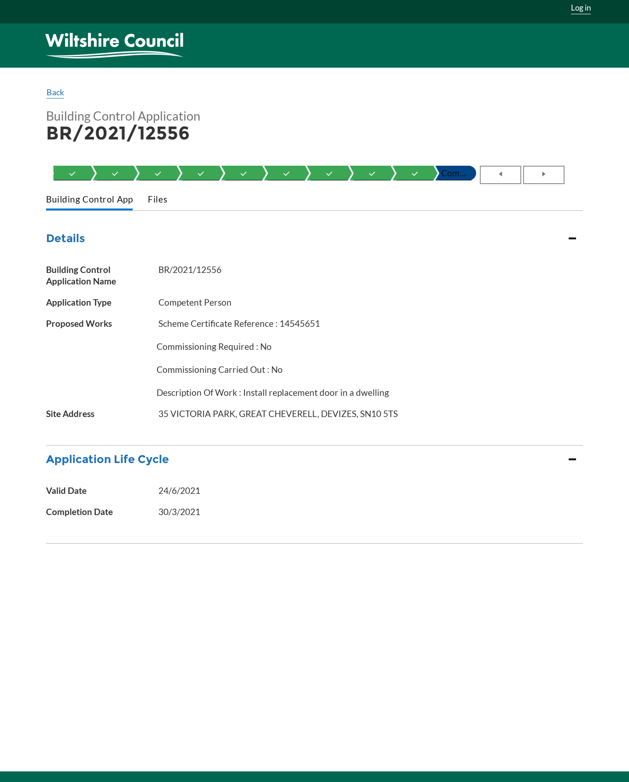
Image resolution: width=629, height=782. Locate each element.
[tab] (89, 200)
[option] (72, 173)
